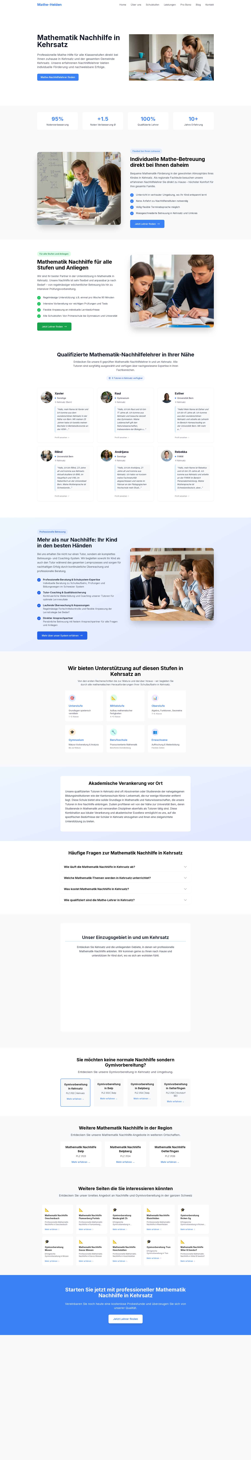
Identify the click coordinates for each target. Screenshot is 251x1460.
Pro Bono (185, 4)
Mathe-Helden (49, 4)
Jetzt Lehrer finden (145, 223)
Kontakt (209, 4)
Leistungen (170, 4)
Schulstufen (152, 4)
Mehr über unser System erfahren (60, 635)
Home (122, 4)
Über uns (136, 4)
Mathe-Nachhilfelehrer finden (58, 77)
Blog (198, 4)
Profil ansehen (61, 437)
